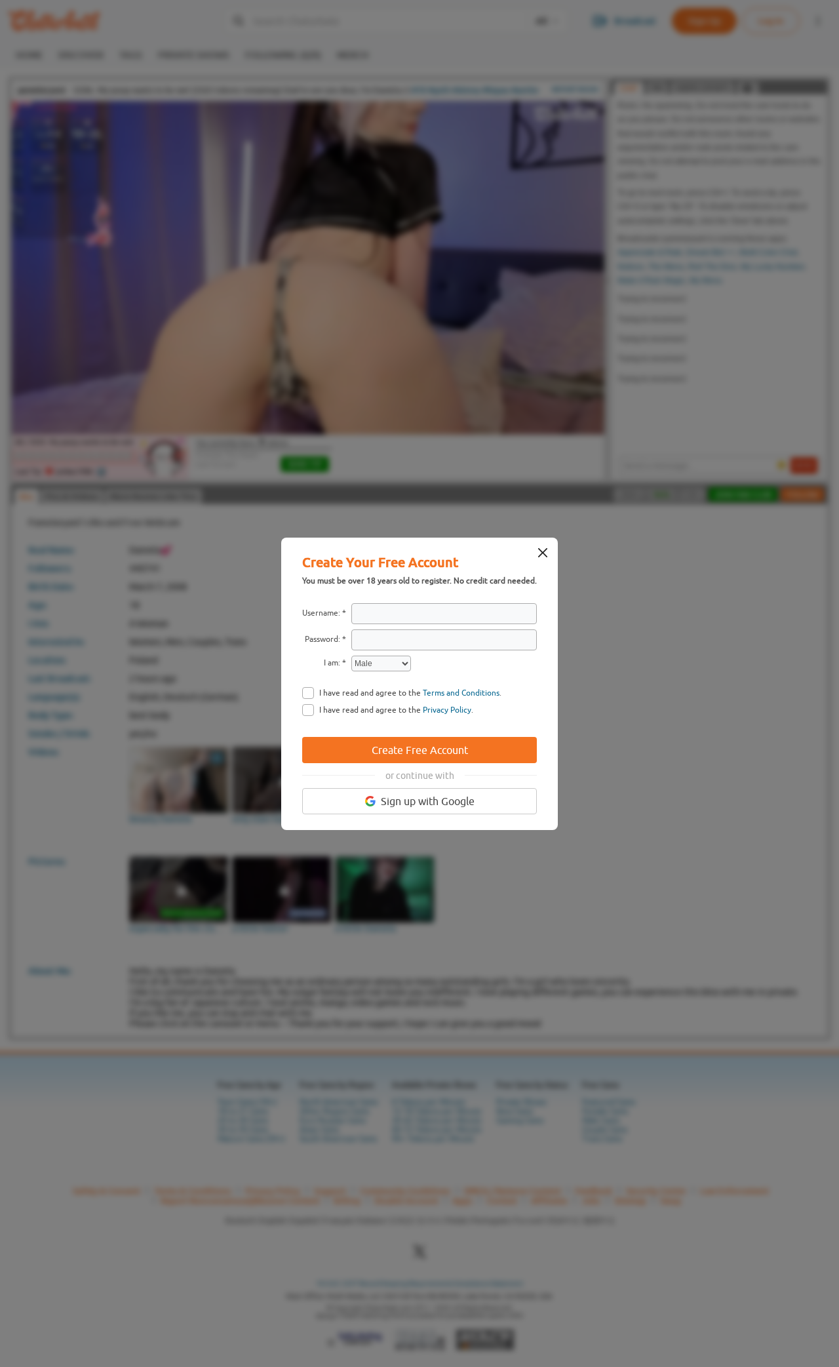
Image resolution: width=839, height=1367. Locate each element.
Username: (321, 613)
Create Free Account (420, 750)
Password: (322, 639)
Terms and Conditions (461, 693)
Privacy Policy (447, 710)
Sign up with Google (428, 801)
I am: (332, 662)
